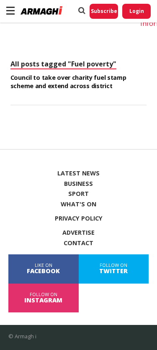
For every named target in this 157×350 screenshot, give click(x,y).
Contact (78, 243)
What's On (78, 204)
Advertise (78, 233)
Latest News (78, 173)
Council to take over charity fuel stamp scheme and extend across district (68, 82)
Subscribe (104, 11)
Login (136, 11)
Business (78, 184)
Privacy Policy (79, 218)
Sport (78, 194)
